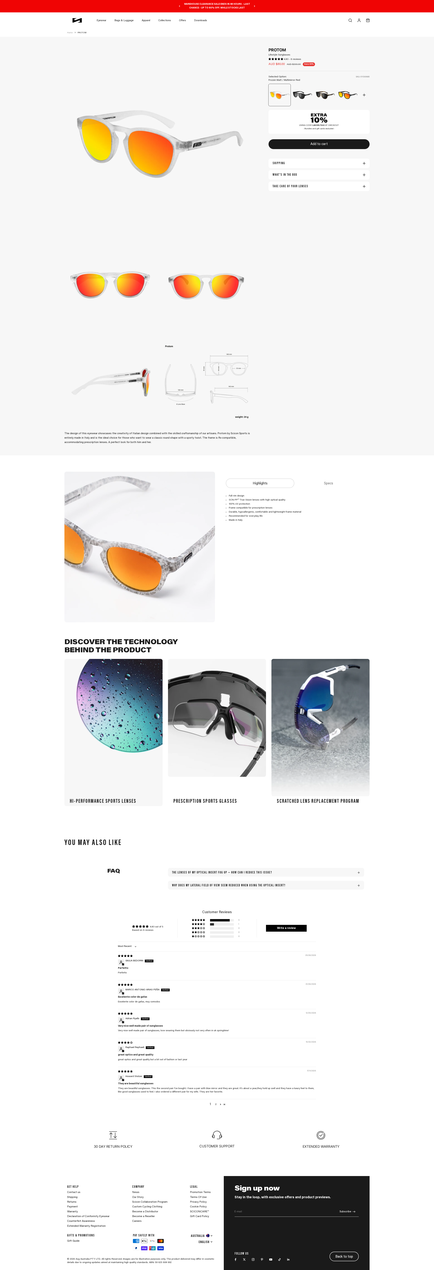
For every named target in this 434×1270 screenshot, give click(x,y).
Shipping (72, 1197)
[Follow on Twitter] (244, 1259)
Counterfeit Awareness (81, 1221)
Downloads (200, 20)
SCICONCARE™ (199, 1211)
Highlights (260, 483)
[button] (276, 59)
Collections (164, 20)
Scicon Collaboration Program (149, 1202)
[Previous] (179, 6)
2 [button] (215, 1104)
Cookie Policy (198, 1206)
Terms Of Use (198, 1197)
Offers (182, 20)
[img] (125, 956)
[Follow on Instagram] (253, 1259)
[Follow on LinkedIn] (288, 1259)
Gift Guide (73, 1241)
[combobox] (202, 1236)
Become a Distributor (145, 1211)
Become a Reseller (143, 1216)
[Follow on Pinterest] (262, 1259)
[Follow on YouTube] (270, 1259)
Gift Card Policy (199, 1216)
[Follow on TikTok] (279, 1259)
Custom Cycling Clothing (147, 1206)
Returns (71, 1202)
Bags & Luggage (124, 20)
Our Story (138, 1197)
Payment (72, 1206)
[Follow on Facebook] (235, 1259)
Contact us (73, 1192)
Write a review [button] (286, 928)
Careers (137, 1221)
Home (70, 33)
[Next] (254, 6)
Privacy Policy (198, 1202)
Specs (328, 483)
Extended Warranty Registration (86, 1226)
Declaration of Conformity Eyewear (88, 1216)
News (135, 1192)
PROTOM (82, 33)
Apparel (146, 20)
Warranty (72, 1211)
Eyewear (101, 20)
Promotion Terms (200, 1192)
